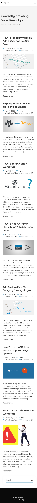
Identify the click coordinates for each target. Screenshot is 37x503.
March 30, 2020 (11, 418)
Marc (22, 48)
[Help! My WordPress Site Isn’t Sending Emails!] (18, 125)
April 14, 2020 (10, 294)
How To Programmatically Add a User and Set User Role (17, 41)
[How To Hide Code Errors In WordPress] (18, 436)
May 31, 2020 (10, 111)
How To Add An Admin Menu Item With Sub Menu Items (18, 227)
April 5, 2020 (10, 358)
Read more (7, 96)
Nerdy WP (5, 3)
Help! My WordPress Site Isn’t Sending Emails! (16, 105)
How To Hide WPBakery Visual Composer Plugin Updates (16, 350)
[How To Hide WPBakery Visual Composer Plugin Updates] (18, 372)
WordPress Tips (11, 50)
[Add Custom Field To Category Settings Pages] (18, 309)
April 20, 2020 (10, 234)
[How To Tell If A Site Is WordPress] (18, 185)
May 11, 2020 (10, 171)
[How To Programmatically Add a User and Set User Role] (18, 62)
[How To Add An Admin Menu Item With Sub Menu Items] (18, 249)
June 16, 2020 (10, 48)
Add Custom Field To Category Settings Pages (17, 288)
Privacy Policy (18, 500)
